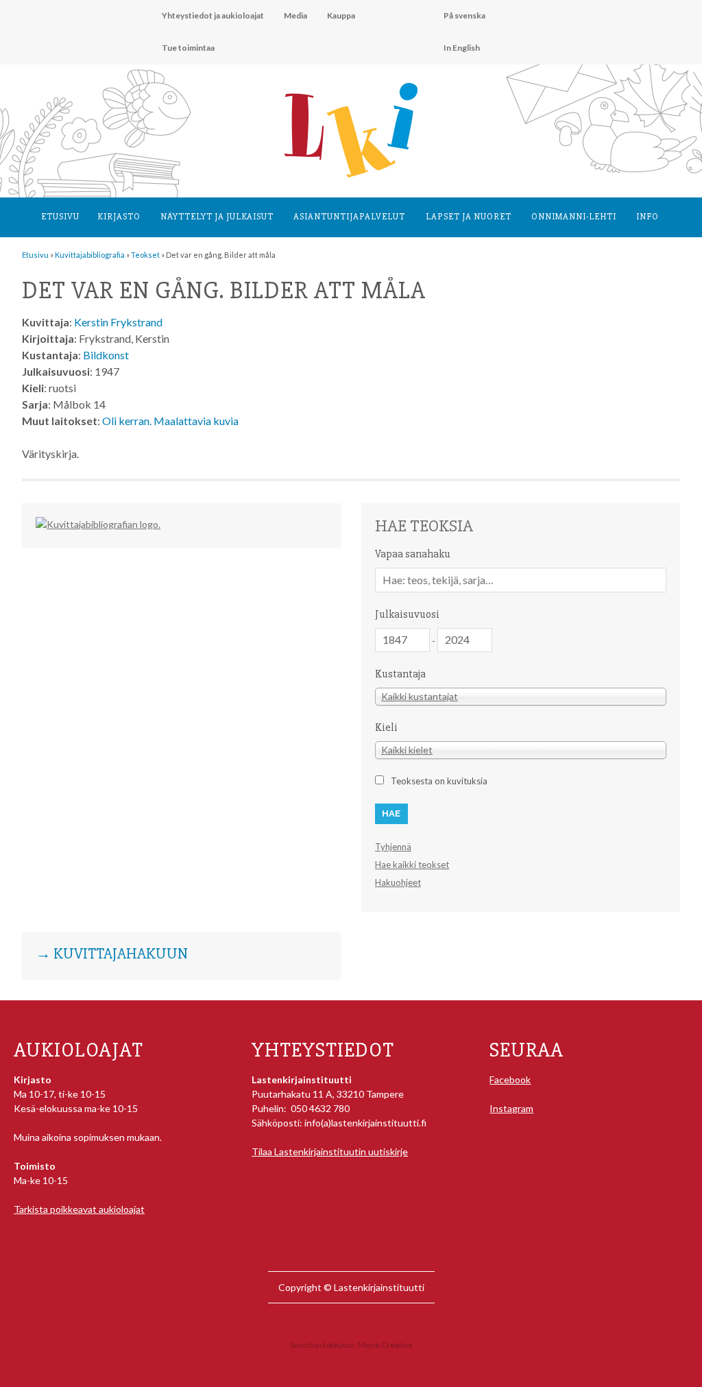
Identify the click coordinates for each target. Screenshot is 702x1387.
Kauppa (341, 15)
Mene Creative (385, 1345)
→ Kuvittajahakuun (112, 954)
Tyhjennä (393, 846)
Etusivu (60, 216)
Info (647, 216)
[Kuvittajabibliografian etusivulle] (98, 524)
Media (295, 15)
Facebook (510, 1079)
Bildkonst (106, 354)
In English (462, 48)
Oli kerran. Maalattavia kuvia (170, 420)
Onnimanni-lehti (573, 216)
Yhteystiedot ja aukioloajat (213, 15)
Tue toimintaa (188, 48)
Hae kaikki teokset (412, 864)
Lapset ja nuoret (468, 216)
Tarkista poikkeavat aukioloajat (79, 1209)
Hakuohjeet (398, 882)
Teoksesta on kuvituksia (439, 780)
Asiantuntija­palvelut (349, 216)
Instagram (511, 1108)
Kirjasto (119, 216)
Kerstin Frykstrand (118, 321)
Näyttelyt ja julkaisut (217, 216)
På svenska (464, 15)
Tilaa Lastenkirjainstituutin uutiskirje (330, 1151)
